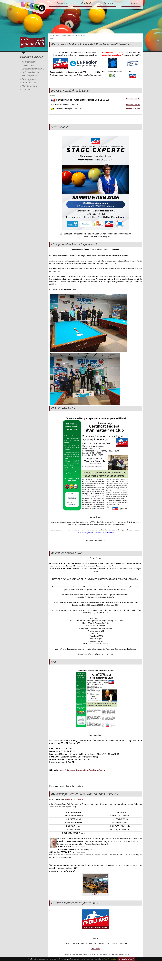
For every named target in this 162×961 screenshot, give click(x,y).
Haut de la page (105, 954)
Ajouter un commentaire (74, 799)
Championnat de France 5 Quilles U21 (74, 244)
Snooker (135, 3)
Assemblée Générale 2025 (67, 553)
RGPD (127, 954)
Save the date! (59, 127)
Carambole (110, 3)
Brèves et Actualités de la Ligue (69, 90)
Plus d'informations (111, 959)
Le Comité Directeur (30, 72)
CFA (53, 662)
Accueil (52, 38)
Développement (29, 79)
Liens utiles (27, 89)
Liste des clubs (28, 65)
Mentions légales (118, 954)
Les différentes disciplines (33, 69)
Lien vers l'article (133, 99)
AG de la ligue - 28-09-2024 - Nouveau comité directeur (84, 794)
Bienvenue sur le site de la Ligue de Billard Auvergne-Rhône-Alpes (91, 44)
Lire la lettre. (95, 949)
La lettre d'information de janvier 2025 (74, 903)
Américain (62, 3)
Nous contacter (28, 62)
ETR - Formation (29, 86)
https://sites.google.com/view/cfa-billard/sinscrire (82, 770)
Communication (29, 82)
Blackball (86, 3)
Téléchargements (29, 76)
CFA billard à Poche (63, 408)
